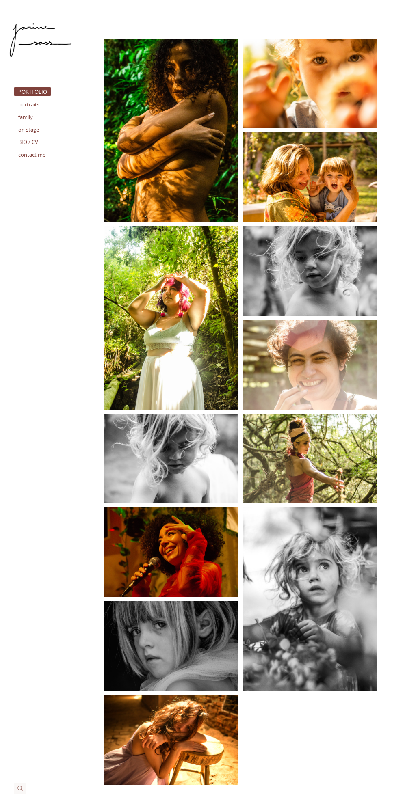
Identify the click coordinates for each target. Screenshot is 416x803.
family (25, 117)
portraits (28, 104)
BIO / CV (28, 142)
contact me (32, 154)
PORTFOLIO (32, 91)
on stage (28, 129)
